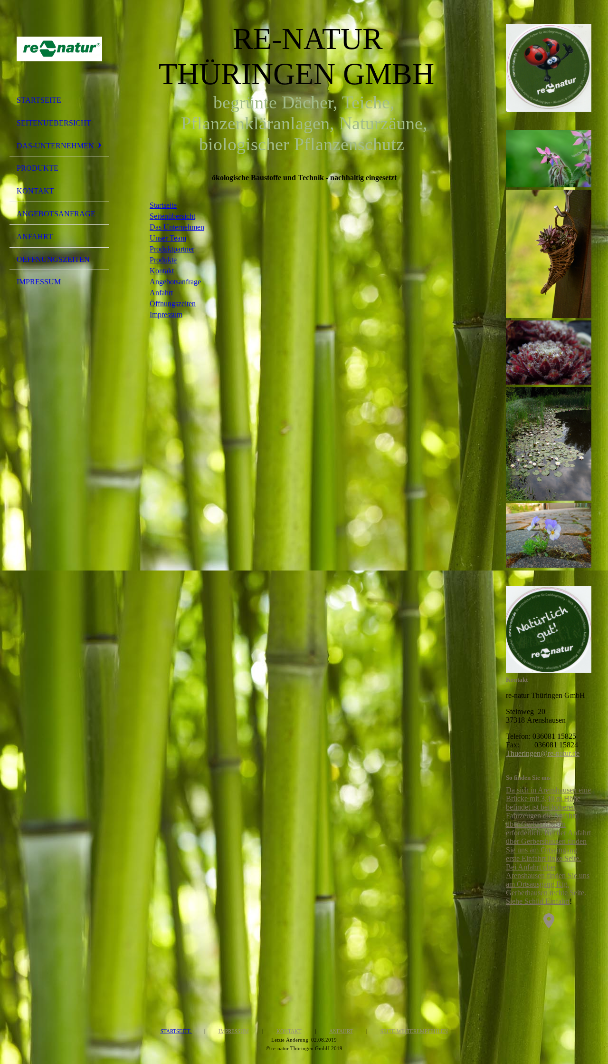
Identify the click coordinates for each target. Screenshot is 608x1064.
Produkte (37, 168)
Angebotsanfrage (56, 214)
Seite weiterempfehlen (414, 1031)
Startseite (39, 100)
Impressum (39, 282)
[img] (59, 49)
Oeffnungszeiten (53, 259)
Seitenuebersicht (54, 123)
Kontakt (35, 191)
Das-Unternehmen (55, 146)
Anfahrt (35, 236)
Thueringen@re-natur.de (543, 753)
